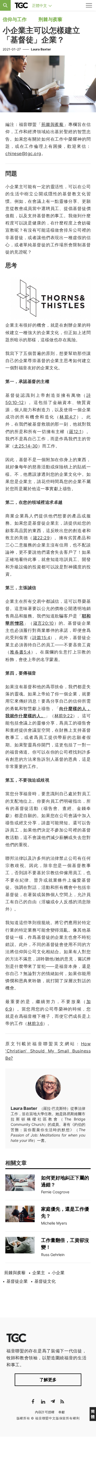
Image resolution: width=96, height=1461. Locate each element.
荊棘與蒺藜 (15, 1272)
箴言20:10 (43, 623)
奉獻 (61, 1412)
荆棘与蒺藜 (50, 19)
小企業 (58, 1272)
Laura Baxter (41, 49)
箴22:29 (41, 537)
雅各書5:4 (20, 652)
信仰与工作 (15, 19)
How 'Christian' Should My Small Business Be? (48, 1051)
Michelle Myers (54, 1223)
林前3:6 (35, 1023)
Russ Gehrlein (53, 1254)
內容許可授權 (45, 1412)
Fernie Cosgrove (55, 1192)
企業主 (38, 1272)
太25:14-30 (26, 446)
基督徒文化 (45, 1281)
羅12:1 (75, 431)
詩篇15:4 (41, 637)
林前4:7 (67, 416)
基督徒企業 (17, 1281)
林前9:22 (63, 715)
